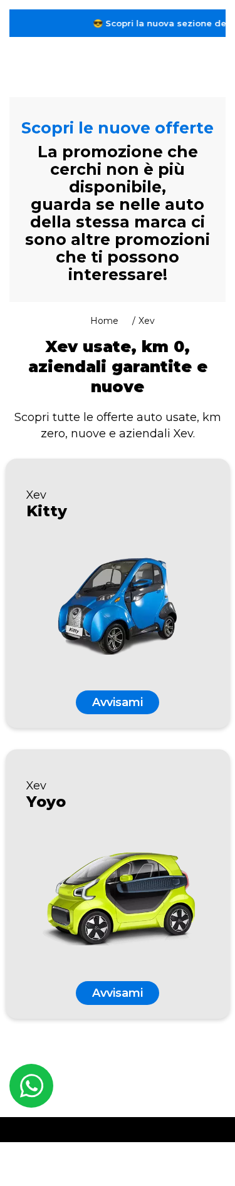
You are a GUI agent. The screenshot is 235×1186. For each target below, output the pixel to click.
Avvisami (117, 702)
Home (104, 320)
